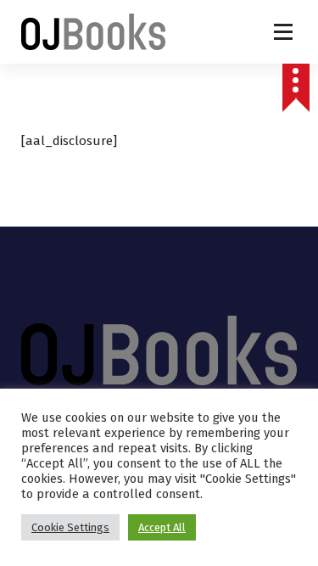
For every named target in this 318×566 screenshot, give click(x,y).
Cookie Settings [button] (70, 527)
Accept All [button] (162, 527)
